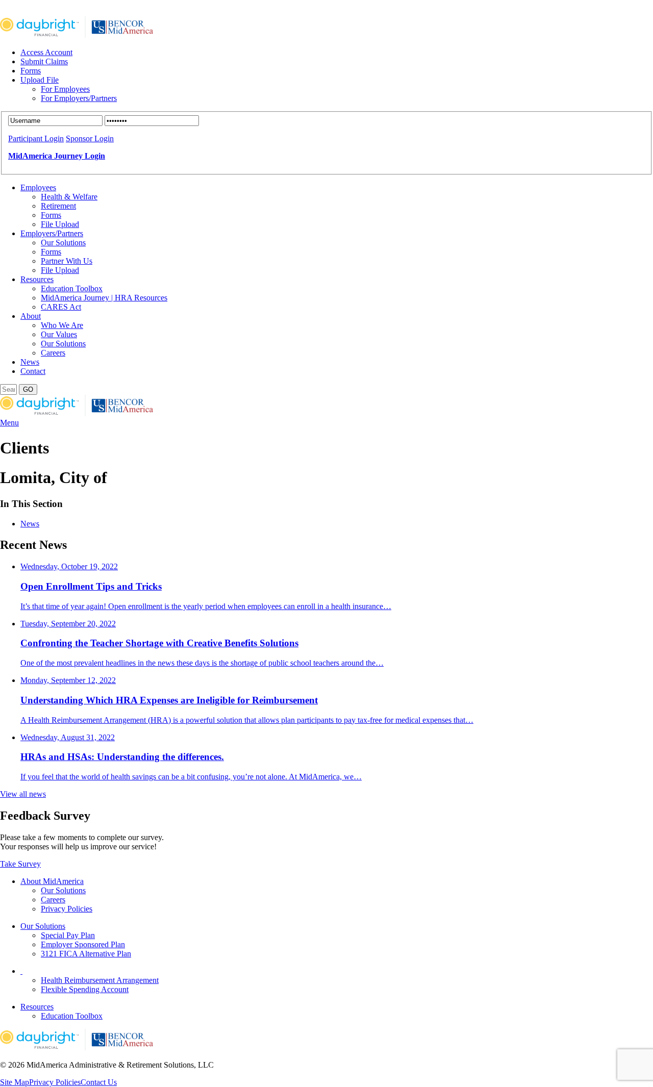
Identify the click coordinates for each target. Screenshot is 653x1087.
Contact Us (99, 1082)
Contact (32, 371)
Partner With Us (66, 261)
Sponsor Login (90, 138)
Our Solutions (63, 242)
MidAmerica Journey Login (56, 155)
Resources (37, 279)
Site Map (14, 1082)
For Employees (65, 89)
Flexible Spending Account (85, 989)
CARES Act (61, 306)
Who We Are (62, 325)
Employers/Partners (51, 233)
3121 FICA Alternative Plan (86, 953)
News (29, 362)
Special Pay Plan (68, 935)
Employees (38, 187)
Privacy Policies (66, 908)
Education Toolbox (72, 288)
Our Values (59, 334)
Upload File (39, 79)
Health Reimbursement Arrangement (100, 980)
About (30, 316)
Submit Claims (44, 61)
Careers (53, 352)
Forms (30, 70)
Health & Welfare (69, 196)
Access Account (46, 52)
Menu (9, 422)
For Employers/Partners (79, 98)
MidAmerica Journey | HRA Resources (104, 297)
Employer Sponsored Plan (83, 944)
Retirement (58, 205)
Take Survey (20, 864)
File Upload (60, 224)
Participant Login (36, 138)
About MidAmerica (52, 881)
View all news (23, 794)
